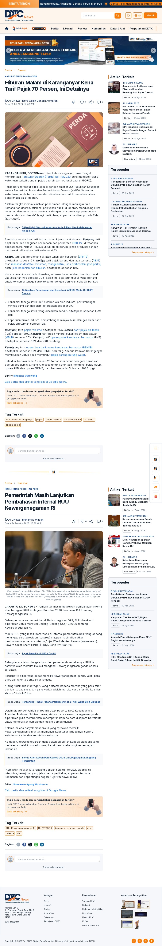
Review (82, 28)
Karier (85, 921)
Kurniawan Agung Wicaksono (31, 784)
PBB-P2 (77, 243)
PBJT (96, 260)
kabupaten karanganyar (19, 419)
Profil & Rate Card (90, 925)
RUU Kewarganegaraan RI (20, 828)
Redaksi (86, 905)
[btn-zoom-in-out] (73, 102)
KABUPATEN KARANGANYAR (21, 76)
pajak (39, 419)
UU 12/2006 (45, 828)
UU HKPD (89, 419)
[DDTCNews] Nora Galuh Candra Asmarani (31, 100)
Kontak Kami (88, 917)
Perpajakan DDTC (141, 28)
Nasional (22, 483)
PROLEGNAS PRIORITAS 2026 (22, 489)
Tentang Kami (88, 901)
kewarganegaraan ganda (69, 828)
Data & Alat (117, 28)
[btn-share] (90, 102)
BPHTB (83, 256)
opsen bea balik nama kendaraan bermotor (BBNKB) (59, 347)
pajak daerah (53, 419)
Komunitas (99, 28)
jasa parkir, (94, 264)
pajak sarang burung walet (68, 354)
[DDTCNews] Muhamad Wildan (24, 519)
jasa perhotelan (76, 264)
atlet (89, 828)
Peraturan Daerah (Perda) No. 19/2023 (46, 176)
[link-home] (7, 29)
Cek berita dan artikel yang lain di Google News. (36, 381)
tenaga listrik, (56, 264)
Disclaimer (87, 913)
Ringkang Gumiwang (25, 375)
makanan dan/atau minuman (28, 264)
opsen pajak (13, 424)
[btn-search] (118, 16)
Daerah (22, 70)
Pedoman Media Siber (92, 909)
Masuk (150, 15)
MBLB (9, 337)
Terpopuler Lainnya (142, 252)
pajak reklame (33, 330)
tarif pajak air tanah (86, 330)
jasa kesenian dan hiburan (28, 267)
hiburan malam (72, 419)
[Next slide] (153, 50)
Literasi (68, 28)
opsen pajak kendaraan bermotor (72, 337)
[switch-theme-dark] (128, 15)
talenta (10, 833)
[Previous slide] (8, 50)
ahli (19, 833)
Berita (55, 28)
